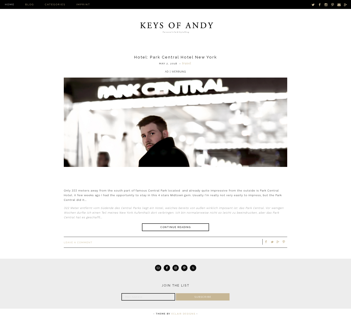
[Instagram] (326, 4)
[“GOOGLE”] (345, 4)
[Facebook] (319, 4)
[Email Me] (339, 4)
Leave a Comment (78, 242)
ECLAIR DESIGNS (183, 314)
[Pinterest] (332, 4)
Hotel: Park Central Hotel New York (175, 57)
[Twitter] (313, 4)
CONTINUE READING (175, 227)
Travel (186, 63)
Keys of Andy (175, 26)
